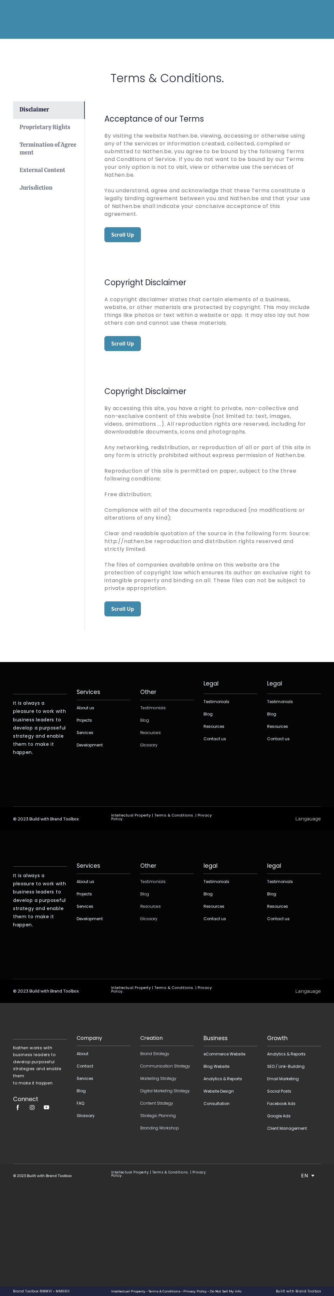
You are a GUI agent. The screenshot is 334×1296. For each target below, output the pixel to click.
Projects (84, 720)
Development (90, 745)
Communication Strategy (165, 1066)
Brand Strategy (154, 1053)
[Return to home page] (26, 19)
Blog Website (216, 1066)
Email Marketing (283, 1079)
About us (85, 708)
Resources (150, 732)
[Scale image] (40, 1021)
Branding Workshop (159, 1128)
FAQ (80, 1103)
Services (85, 732)
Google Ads (279, 1116)
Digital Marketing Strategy (165, 1091)
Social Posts (279, 1091)
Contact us (215, 739)
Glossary (149, 745)
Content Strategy (156, 1103)
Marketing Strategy (158, 1078)
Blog (144, 720)
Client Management (287, 1128)
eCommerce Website (224, 1054)
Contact (85, 1066)
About (82, 1053)
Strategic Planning (158, 1115)
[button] (49, 110)
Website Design (219, 1091)
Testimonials (153, 708)
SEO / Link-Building (286, 1066)
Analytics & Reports (223, 1079)
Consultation (217, 1103)
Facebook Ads (281, 1103)
